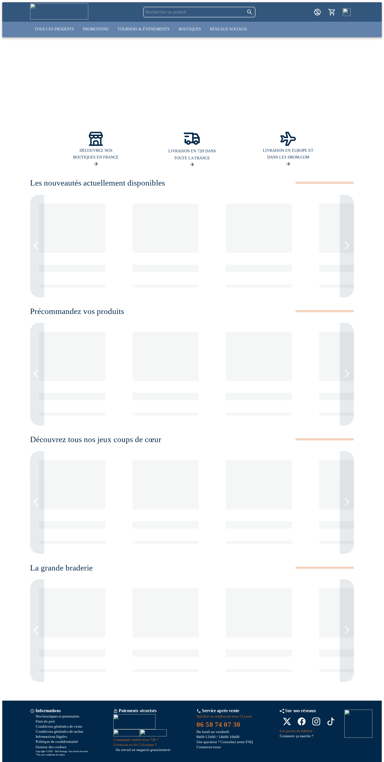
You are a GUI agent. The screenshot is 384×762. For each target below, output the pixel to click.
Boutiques (190, 29)
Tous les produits (54, 29)
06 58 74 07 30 (218, 724)
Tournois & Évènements (144, 29)
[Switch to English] (346, 12)
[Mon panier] (332, 12)
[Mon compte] (317, 12)
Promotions (96, 29)
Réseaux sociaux (228, 29)
